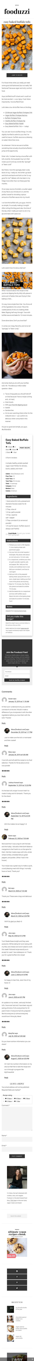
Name (4, 1135)
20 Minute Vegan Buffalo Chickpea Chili (18, 112)
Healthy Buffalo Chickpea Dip (15, 121)
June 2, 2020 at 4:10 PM (19, 975)
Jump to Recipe (17, 75)
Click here (13, 1200)
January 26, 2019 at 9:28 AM (18, 755)
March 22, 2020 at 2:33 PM (20, 916)
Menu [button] (17, 5)
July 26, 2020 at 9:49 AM (16, 1036)
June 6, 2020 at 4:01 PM (16, 997)
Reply (4, 723)
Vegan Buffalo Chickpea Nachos (16, 115)
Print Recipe (25, 448)
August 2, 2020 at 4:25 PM (20, 1058)
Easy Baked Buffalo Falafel (14, 124)
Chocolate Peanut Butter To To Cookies (21, 1319)
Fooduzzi (17, 11)
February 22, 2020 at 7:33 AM (18, 838)
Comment (6, 1105)
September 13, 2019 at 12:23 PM (19, 785)
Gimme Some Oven (20, 611)
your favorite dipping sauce (18, 405)
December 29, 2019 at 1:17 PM (21, 732)
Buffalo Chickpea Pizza (13, 118)
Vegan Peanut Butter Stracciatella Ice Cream (21, 1328)
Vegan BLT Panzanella (19, 1337)
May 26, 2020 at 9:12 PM (16, 936)
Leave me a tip (25, 628)
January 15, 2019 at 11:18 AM (18, 701)
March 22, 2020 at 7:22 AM (17, 891)
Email (4, 1146)
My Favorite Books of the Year (21, 1308)
